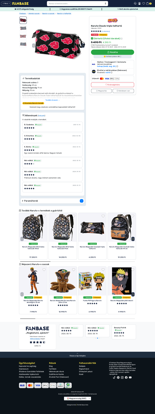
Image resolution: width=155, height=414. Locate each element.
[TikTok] (114, 377)
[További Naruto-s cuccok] (112, 20)
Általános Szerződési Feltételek (31, 372)
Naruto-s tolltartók (64, 14)
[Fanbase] (20, 3)
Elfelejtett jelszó (85, 372)
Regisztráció (84, 369)
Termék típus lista (82, 405)
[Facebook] (126, 377)
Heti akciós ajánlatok (128, 9)
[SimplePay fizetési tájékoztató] (60, 385)
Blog (51, 366)
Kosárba (114, 52)
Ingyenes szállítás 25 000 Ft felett (76, 9)
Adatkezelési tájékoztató (29, 374)
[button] (83, 45)
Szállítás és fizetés (56, 374)
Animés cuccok (34, 14)
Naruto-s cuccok (48, 14)
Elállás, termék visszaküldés (30, 377)
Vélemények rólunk (56, 372)
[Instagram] (122, 377)
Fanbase (23, 14)
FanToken (52, 369)
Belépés (82, 366)
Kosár (81, 374)
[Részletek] (81, 201)
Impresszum (24, 369)
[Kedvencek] (144, 4)
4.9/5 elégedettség (25, 9)
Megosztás (102, 91)
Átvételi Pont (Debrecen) (59, 377)
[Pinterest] (118, 377)
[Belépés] (139, 3)
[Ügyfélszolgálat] (135, 3)
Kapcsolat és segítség (27, 366)
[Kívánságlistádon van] (44, 216)
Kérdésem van (124, 91)
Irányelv (41, 116)
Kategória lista (71, 405)
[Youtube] (130, 377)
